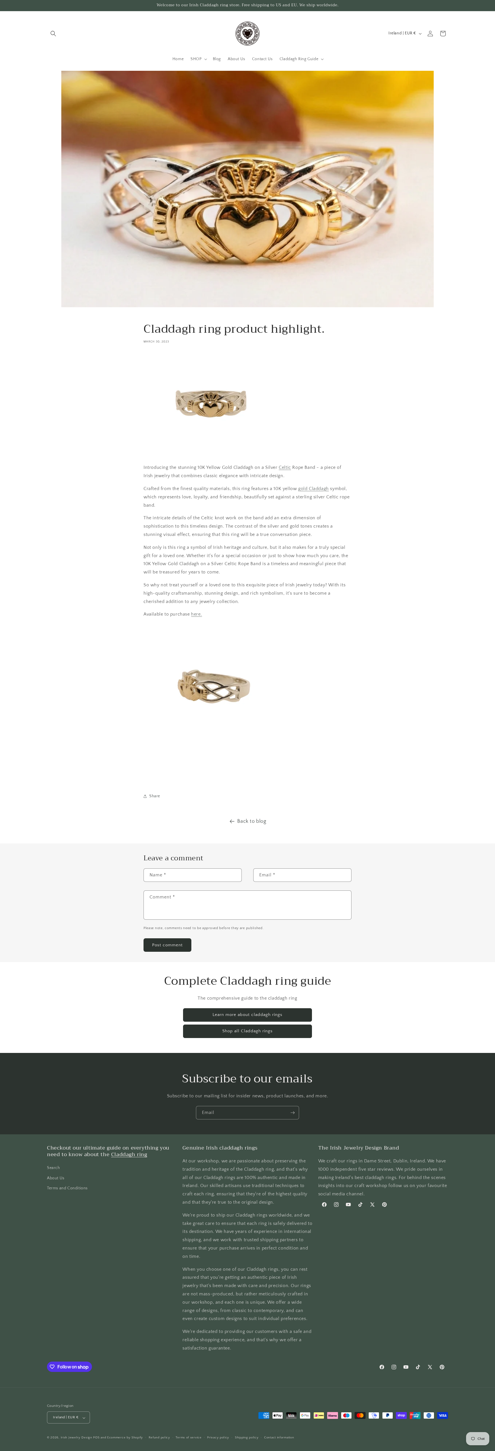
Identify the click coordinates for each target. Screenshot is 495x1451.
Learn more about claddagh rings (247, 1014)
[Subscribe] (292, 1112)
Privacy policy (218, 1437)
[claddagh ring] (212, 454)
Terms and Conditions (67, 1188)
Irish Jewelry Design (76, 1438)
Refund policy (159, 1437)
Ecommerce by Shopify (125, 1438)
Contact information (279, 1437)
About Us (55, 1178)
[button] (53, 33)
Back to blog (251, 821)
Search (53, 1168)
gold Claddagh (313, 488)
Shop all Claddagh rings (247, 1031)
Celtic (285, 467)
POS (96, 1438)
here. (196, 614)
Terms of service (188, 1437)
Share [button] (154, 796)
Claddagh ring (129, 1154)
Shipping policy (247, 1437)
